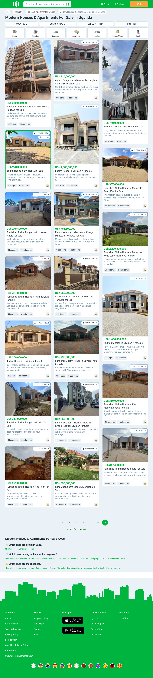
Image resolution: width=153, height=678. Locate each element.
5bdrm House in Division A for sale (19, 558)
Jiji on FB (95, 618)
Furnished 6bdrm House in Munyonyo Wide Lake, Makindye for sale (96, 558)
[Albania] (112, 665)
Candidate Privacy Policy (16, 645)
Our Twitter (96, 634)
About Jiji (9, 618)
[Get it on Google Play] (73, 630)
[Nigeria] (33, 665)
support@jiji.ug (41, 618)
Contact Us (39, 629)
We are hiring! (11, 623)
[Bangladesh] (83, 665)
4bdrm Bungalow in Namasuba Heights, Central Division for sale (93, 568)
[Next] (105, 523)
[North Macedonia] (119, 665)
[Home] (16, 4)
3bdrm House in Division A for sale (19, 549)
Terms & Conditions (14, 629)
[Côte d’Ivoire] (76, 665)
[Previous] (48, 523)
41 (98, 522)
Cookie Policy (11, 650)
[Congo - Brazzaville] (105, 665)
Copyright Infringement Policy (19, 656)
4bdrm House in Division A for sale (19, 568)
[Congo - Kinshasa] (98, 665)
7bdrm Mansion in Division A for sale (51, 558)
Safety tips (39, 623)
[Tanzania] (47, 665)
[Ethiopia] (62, 665)
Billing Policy (11, 640)
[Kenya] (40, 665)
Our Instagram (97, 623)
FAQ (36, 634)
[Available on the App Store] (72, 620)
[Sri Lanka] (90, 665)
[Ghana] (55, 665)
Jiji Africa (123, 618)
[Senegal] (69, 665)
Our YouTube (97, 629)
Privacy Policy (11, 634)
